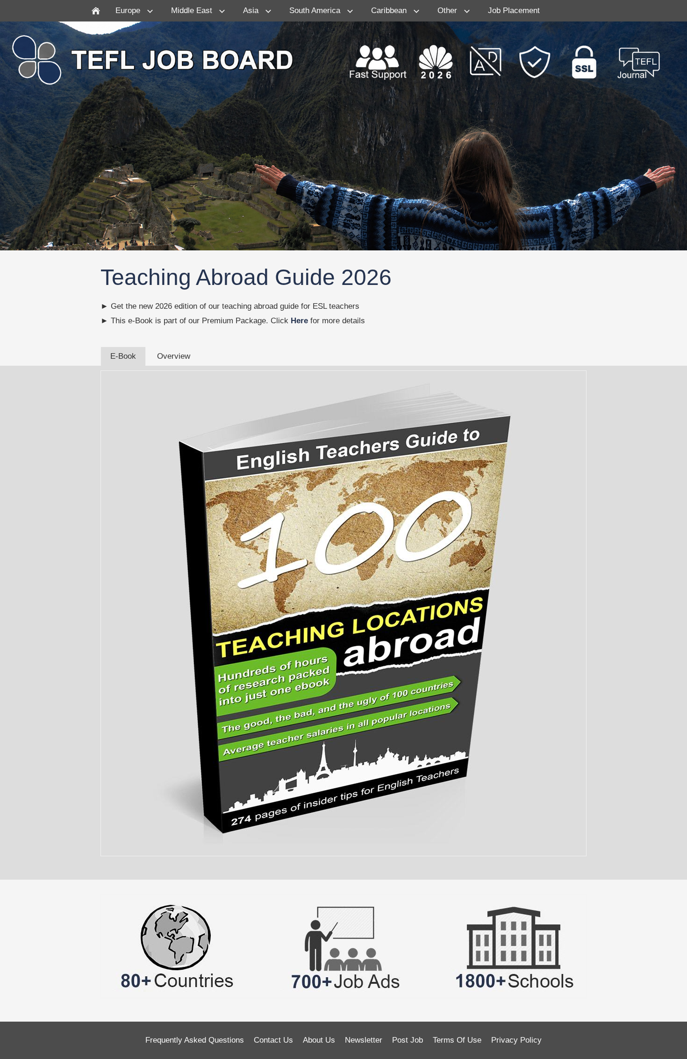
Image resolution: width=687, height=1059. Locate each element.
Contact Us (273, 1040)
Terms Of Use (457, 1040)
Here (299, 320)
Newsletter (363, 1040)
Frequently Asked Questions (194, 1040)
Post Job (407, 1040)
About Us (319, 1040)
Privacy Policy (516, 1040)
